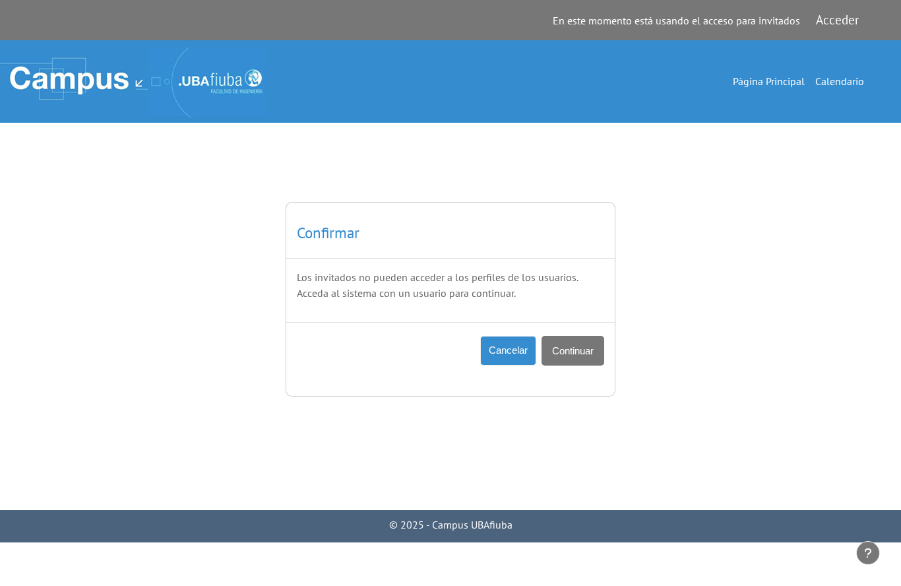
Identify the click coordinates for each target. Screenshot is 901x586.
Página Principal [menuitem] (769, 81)
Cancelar (508, 350)
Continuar (573, 350)
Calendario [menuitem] (839, 81)
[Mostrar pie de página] (868, 553)
